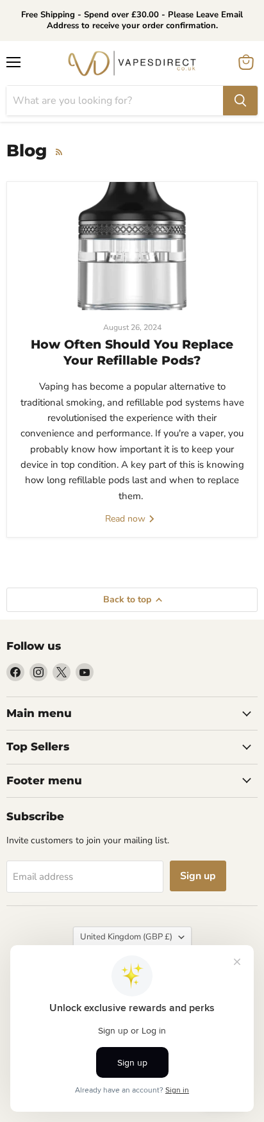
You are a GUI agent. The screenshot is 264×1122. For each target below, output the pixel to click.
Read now (126, 519)
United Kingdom (126, 937)
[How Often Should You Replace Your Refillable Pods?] (132, 246)
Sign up (198, 876)
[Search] (240, 100)
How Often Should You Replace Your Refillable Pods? (132, 352)
